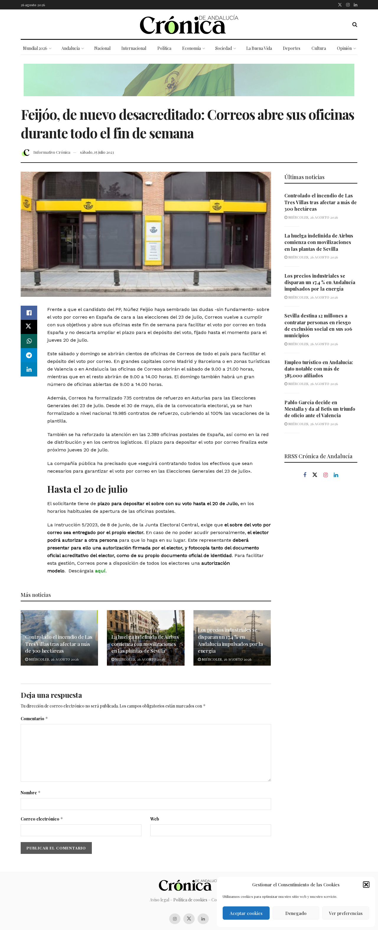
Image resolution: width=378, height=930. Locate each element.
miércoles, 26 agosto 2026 (53, 659)
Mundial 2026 (35, 48)
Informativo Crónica (51, 152)
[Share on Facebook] (29, 313)
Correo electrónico (42, 819)
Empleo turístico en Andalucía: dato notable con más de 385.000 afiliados (318, 369)
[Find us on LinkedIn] (355, 4)
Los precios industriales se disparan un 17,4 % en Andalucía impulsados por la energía (230, 640)
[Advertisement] (321, 583)
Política (164, 48)
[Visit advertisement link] (189, 84)
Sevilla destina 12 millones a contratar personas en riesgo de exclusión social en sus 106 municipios (318, 325)
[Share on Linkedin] (29, 369)
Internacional (133, 48)
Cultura (319, 48)
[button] (366, 885)
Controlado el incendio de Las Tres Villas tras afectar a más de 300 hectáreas (58, 643)
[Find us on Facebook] (304, 475)
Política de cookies (190, 900)
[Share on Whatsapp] (29, 341)
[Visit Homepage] (189, 24)
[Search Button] (354, 24)
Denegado (296, 913)
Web (154, 819)
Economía (191, 48)
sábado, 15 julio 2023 (97, 152)
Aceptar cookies (246, 913)
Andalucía (70, 48)
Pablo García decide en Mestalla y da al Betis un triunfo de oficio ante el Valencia (319, 409)
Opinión (344, 48)
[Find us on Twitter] (340, 4)
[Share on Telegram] (29, 355)
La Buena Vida (259, 48)
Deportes (291, 48)
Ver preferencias (346, 913)
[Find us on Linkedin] (336, 475)
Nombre (31, 792)
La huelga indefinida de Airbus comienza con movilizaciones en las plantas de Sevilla (145, 643)
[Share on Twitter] (29, 327)
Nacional (102, 48)
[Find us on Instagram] (348, 4)
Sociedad (223, 48)
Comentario (34, 718)
